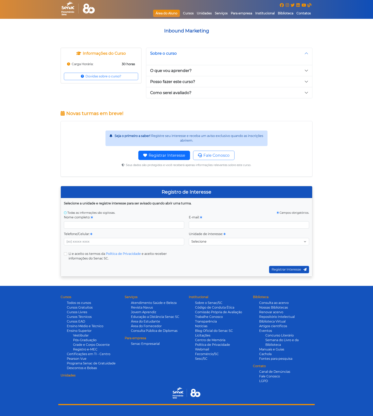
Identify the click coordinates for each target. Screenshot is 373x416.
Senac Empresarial (145, 344)
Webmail (202, 349)
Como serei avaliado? (170, 92)
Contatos (303, 13)
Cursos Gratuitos (80, 307)
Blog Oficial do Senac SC (214, 331)
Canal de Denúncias (274, 372)
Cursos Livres (77, 312)
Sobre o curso (163, 53)
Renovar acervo (271, 312)
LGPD (263, 381)
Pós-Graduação (85, 340)
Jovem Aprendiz (143, 312)
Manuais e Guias (271, 349)
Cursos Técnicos (79, 317)
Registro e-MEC (85, 349)
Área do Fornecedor (146, 326)
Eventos (265, 331)
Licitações (202, 335)
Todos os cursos (79, 303)
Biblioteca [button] (285, 13)
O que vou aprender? (171, 70)
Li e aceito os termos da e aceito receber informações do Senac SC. (118, 256)
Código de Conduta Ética (214, 307)
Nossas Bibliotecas (273, 307)
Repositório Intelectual (277, 317)
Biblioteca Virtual (272, 321)
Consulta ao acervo (274, 303)
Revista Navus (142, 307)
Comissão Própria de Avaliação (218, 312)
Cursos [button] (188, 13)
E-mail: (194, 217)
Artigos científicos (273, 326)
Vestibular (81, 335)
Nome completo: (77, 217)
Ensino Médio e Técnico (85, 326)
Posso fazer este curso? (172, 81)
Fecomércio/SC (207, 354)
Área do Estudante (145, 321)
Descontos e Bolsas (82, 368)
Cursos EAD (76, 321)
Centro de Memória (210, 340)
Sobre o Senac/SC (208, 303)
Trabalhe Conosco (209, 317)
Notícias (201, 326)
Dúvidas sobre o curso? (103, 76)
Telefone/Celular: (77, 234)
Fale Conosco (216, 155)
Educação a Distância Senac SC (155, 317)
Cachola (265, 354)
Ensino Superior (79, 331)
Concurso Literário (279, 335)
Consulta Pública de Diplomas (154, 331)
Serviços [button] (221, 13)
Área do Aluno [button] (166, 13)
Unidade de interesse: (206, 234)
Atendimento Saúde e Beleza (154, 303)
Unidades (204, 13)
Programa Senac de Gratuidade (91, 363)
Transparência (206, 321)
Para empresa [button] (241, 13)
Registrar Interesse (167, 155)
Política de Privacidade (123, 254)
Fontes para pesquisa (275, 359)
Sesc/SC (201, 359)
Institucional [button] (265, 13)
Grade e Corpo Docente (91, 345)
